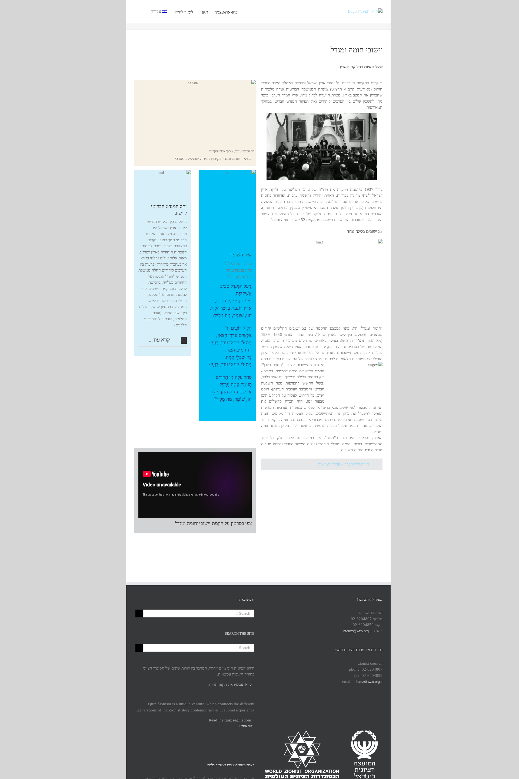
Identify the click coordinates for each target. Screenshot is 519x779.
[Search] (142, 11)
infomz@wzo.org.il (356, 631)
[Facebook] (194, 739)
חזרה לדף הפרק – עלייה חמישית (343, 464)
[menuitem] (223, 11)
